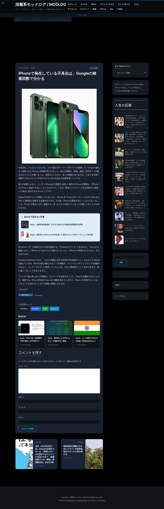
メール (21, 407)
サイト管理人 (120, 296)
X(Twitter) (24, 309)
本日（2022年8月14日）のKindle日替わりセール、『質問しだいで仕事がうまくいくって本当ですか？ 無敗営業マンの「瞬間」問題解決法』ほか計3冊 (45, 454)
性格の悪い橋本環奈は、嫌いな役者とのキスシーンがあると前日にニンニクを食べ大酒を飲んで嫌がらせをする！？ (135, 204)
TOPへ (117, 285)
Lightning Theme (82, 500)
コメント (22, 366)
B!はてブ (54, 309)
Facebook (35, 309)
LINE (45, 309)
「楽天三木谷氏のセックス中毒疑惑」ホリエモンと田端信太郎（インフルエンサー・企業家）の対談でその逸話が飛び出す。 (135, 177)
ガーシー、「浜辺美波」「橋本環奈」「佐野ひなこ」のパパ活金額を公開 (135, 152)
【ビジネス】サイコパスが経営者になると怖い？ (135, 240)
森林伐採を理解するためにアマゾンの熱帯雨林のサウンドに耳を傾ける (73, 450)
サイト (20, 417)
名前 (21, 397)
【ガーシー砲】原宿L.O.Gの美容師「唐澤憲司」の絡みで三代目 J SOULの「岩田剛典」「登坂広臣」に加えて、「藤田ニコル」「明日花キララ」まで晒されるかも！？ (135, 138)
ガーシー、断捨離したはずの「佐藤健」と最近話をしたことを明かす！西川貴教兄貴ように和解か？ (135, 216)
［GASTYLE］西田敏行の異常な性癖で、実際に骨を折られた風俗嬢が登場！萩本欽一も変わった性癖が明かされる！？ (135, 191)
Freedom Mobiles (36, 167)
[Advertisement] (82, 43)
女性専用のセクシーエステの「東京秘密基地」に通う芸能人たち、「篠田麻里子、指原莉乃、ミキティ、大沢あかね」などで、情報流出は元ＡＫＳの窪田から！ (135, 121)
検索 (121, 262)
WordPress (71, 500)
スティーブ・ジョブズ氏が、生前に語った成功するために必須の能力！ (135, 228)
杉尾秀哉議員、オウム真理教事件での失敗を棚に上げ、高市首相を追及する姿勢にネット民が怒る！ (135, 163)
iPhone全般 (94, 68)
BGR (25, 289)
